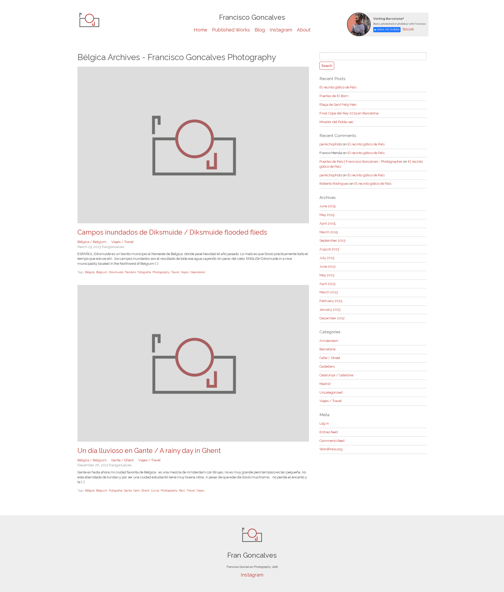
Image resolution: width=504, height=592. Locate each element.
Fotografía (144, 272)
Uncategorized (331, 392)
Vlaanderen (197, 272)
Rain (182, 490)
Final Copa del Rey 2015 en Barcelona (349, 113)
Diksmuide (116, 272)
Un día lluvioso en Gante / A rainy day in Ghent (149, 450)
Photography (161, 272)
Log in (324, 423)
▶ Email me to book (387, 29)
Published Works (231, 30)
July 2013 (326, 258)
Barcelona (327, 349)
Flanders (130, 272)
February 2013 (330, 301)
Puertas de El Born (333, 96)
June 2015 (327, 206)
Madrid (324, 384)
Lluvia (155, 490)
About (304, 30)
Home (200, 30)
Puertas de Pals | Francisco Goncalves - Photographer (360, 161)
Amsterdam (328, 341)
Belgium (101, 272)
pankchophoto (330, 144)
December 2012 (332, 318)
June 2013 (327, 266)
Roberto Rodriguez (334, 184)
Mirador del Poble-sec (336, 122)
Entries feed (328, 432)
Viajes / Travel (122, 242)
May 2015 (326, 215)
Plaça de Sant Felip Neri (338, 105)
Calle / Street (329, 358)
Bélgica (89, 272)
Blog (260, 30)
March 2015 (328, 232)
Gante (128, 490)
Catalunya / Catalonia (336, 375)
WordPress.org (331, 449)
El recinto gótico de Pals (337, 87)
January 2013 (329, 309)
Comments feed (331, 441)
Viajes (184, 272)
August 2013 (329, 249)
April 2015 (327, 223)
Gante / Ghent (122, 460)
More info (408, 28)
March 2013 (328, 292)
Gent (136, 490)
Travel (175, 272)
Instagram (281, 30)
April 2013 (327, 284)
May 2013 (326, 275)
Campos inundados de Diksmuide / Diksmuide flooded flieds (172, 232)
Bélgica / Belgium (92, 242)
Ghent (145, 490)
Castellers (327, 366)
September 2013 (332, 240)
